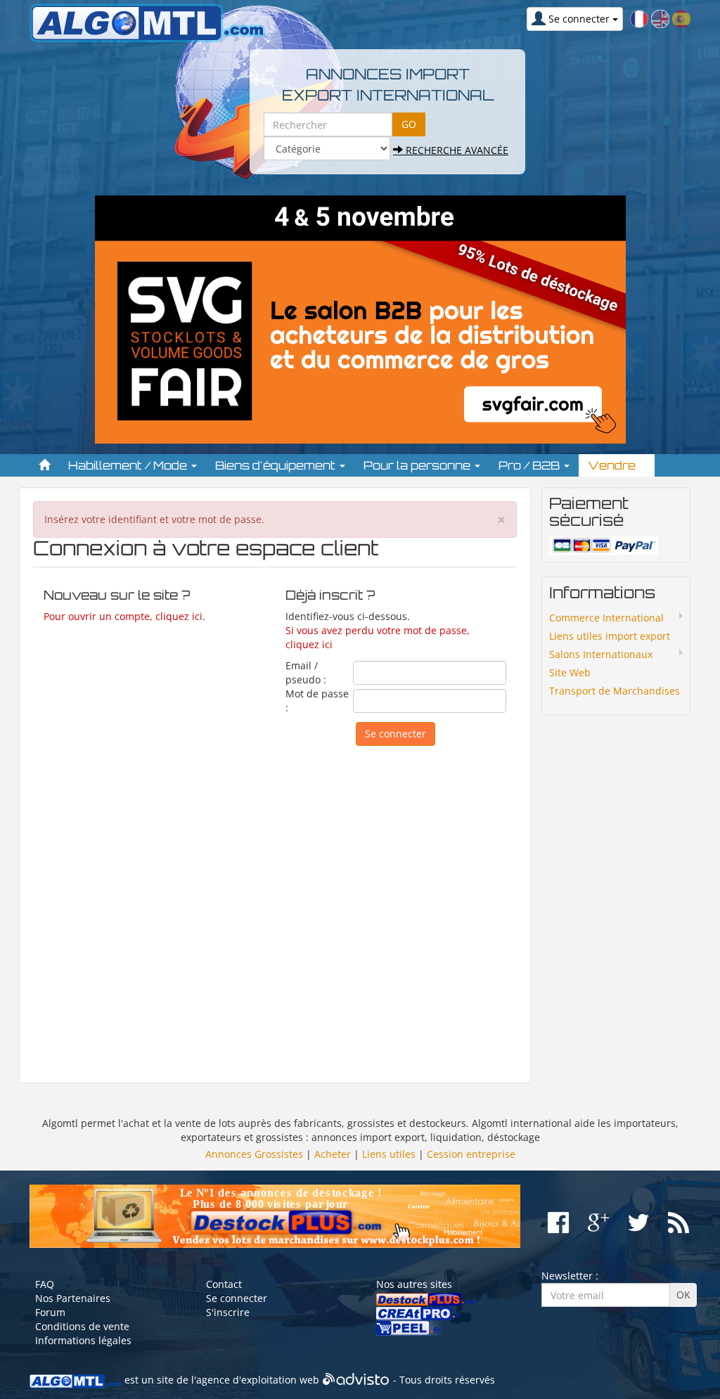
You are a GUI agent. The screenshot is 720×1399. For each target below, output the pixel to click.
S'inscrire (228, 1312)
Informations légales (83, 1340)
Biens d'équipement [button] (276, 465)
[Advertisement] (275, 907)
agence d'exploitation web (257, 1379)
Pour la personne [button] (418, 465)
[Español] (681, 18)
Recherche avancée (455, 150)
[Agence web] (356, 1379)
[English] (660, 18)
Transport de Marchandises (614, 690)
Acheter (332, 1154)
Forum (50, 1312)
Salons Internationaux (600, 654)
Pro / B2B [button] (530, 465)
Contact (224, 1284)
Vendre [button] (613, 465)
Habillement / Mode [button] (129, 465)
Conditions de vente (82, 1326)
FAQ (44, 1284)
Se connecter (236, 1298)
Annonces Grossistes (254, 1154)
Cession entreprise (471, 1154)
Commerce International (606, 617)
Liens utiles (389, 1154)
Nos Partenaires (72, 1298)
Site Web (570, 672)
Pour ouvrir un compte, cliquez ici (123, 616)
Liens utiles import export (609, 636)
